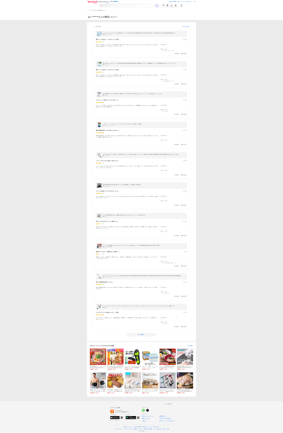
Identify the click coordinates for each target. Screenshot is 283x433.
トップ (88, 10)
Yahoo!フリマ (156, 426)
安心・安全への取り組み (165, 418)
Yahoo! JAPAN (172, 1)
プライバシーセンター (128, 428)
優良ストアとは (145, 418)
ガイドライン (140, 428)
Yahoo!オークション (147, 426)
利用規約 (135, 428)
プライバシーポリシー (118, 428)
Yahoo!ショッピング (128, 426)
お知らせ (144, 420)
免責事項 (146, 428)
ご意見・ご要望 (166, 428)
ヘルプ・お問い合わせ (157, 428)
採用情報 (150, 428)
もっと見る (189, 345)
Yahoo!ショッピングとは (148, 416)
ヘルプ (194, 1)
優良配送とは (162, 416)
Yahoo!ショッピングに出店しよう (184, 1)
